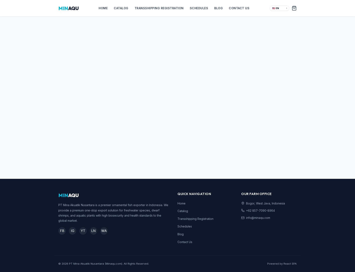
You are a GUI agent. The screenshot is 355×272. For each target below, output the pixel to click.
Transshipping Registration (159, 8)
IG (72, 231)
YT (83, 231)
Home (103, 8)
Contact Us (239, 8)
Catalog (121, 8)
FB (62, 231)
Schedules (199, 8)
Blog (218, 8)
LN (93, 231)
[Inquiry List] (294, 8)
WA (104, 231)
